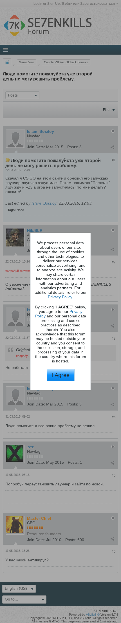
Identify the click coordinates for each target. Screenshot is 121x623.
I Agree (60, 375)
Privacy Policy (60, 297)
